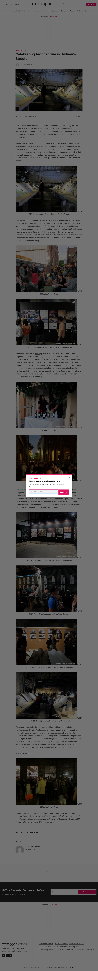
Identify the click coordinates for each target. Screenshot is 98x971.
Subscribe (63, 492)
